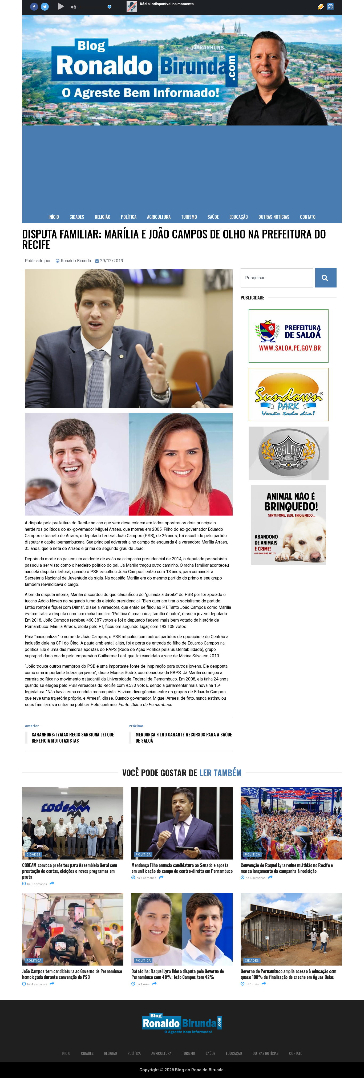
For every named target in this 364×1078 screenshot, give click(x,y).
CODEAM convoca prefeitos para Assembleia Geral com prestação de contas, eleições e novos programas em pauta (69, 871)
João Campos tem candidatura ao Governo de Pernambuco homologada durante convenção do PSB (72, 974)
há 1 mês (142, 984)
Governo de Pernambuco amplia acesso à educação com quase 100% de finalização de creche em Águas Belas (288, 974)
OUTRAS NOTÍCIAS (273, 217)
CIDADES (77, 217)
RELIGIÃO (102, 217)
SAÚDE (213, 217)
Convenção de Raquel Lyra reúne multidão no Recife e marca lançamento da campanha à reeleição (287, 868)
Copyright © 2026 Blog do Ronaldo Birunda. (182, 1069)
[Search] (326, 277)
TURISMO (189, 217)
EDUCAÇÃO (238, 217)
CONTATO (308, 217)
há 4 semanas (146, 878)
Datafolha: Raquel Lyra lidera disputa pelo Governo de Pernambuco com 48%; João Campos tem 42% (177, 974)
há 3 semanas (36, 884)
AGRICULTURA (159, 217)
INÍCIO (53, 217)
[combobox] (277, 277)
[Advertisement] (182, 165)
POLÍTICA (128, 217)
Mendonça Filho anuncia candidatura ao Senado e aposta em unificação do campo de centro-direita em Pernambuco (182, 868)
